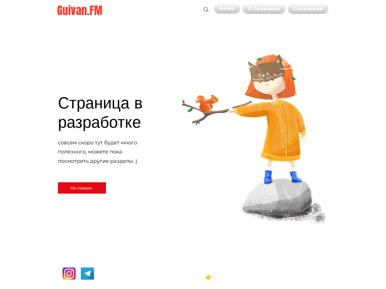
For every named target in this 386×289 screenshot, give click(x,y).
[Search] (206, 10)
